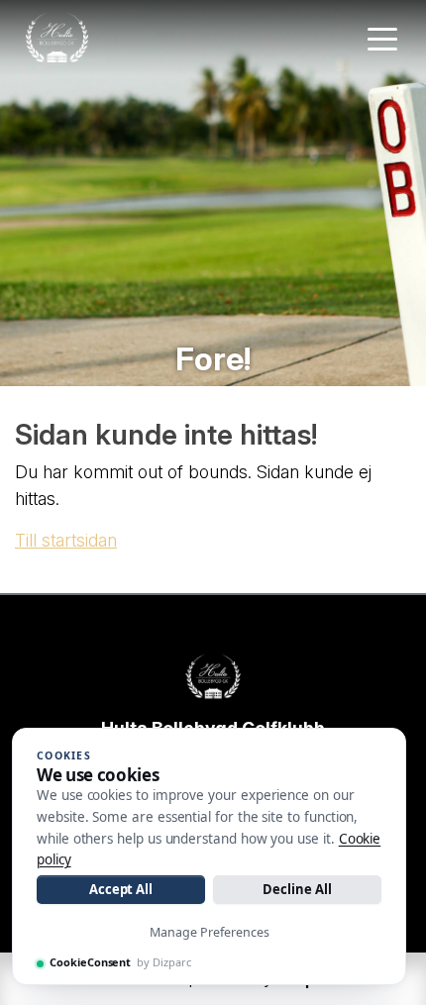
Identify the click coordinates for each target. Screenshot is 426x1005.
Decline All (297, 889)
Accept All (121, 889)
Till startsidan (66, 540)
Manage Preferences (209, 932)
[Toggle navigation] (382, 37)
